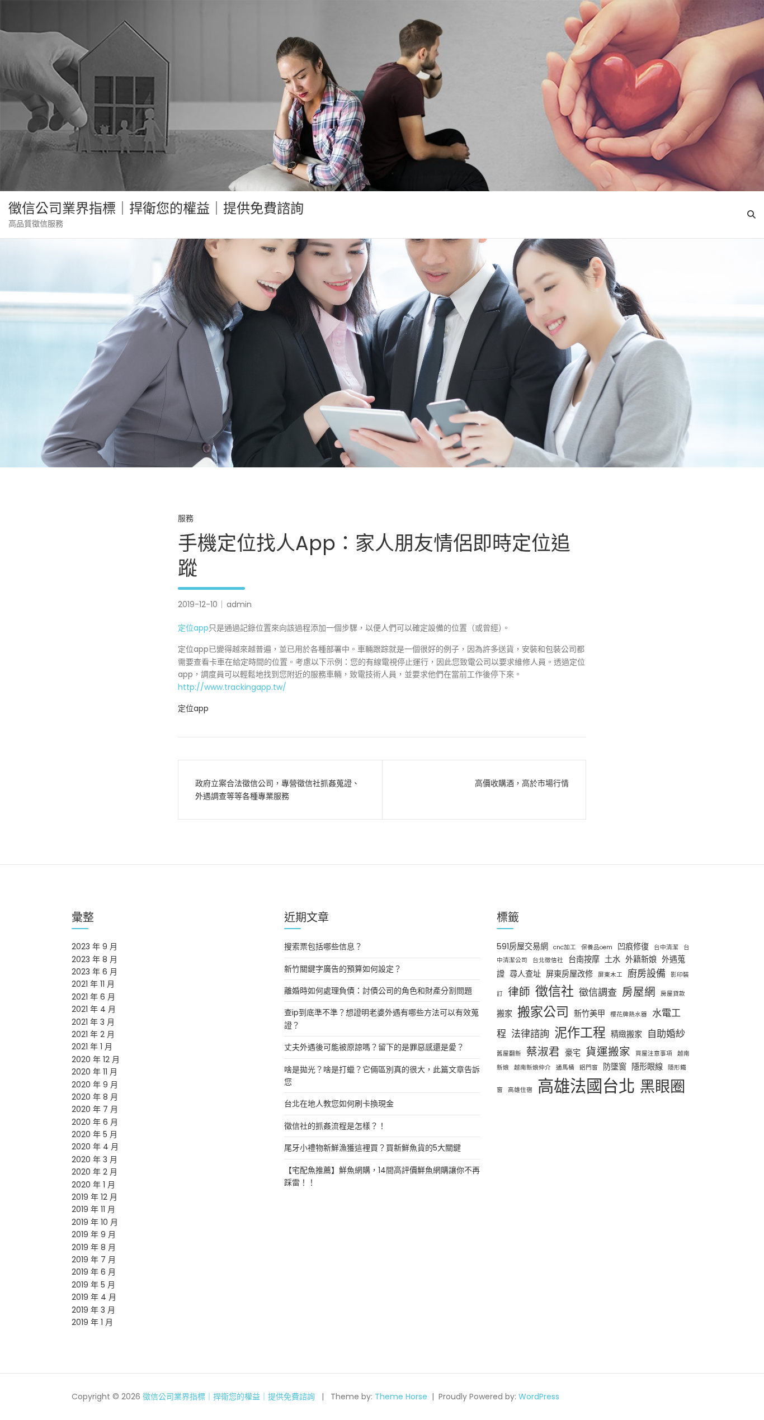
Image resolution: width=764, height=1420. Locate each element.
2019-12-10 (198, 604)
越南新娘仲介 (532, 1067)
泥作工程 (580, 1033)
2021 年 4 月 (94, 1009)
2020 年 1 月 (93, 1184)
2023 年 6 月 (94, 971)
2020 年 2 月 (94, 1171)
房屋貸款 (673, 994)
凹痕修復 (633, 946)
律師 (519, 992)
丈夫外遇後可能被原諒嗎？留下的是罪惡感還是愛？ (374, 1047)
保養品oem (596, 947)
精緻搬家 (626, 1034)
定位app (193, 627)
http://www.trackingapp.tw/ (232, 687)
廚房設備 (647, 973)
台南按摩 (584, 959)
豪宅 (573, 1052)
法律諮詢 (530, 1033)
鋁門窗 (588, 1067)
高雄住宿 (520, 1090)
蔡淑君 (543, 1051)
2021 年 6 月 (93, 996)
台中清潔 (666, 947)
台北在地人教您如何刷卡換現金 (339, 1103)
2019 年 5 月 (93, 1284)
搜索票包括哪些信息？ (323, 946)
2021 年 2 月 (93, 1034)
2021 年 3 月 (93, 1022)
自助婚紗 (666, 1033)
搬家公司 (543, 1012)
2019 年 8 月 (94, 1247)
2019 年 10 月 (95, 1222)
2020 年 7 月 (95, 1109)
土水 (612, 959)
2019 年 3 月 (93, 1309)
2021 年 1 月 (92, 1046)
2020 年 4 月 (95, 1146)
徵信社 (554, 991)
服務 (186, 518)
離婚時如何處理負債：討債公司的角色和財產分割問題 (378, 990)
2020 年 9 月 (95, 1084)
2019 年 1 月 (92, 1322)
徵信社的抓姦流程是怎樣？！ (335, 1126)
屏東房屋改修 (569, 973)
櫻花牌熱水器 (628, 1014)
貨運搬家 (608, 1051)
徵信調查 (598, 992)
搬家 (504, 1013)
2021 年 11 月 (93, 984)
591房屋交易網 (522, 946)
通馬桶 (565, 1067)
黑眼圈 (662, 1086)
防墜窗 (614, 1066)
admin (239, 604)
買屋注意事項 (653, 1053)
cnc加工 (564, 947)
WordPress (538, 1396)
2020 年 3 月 (94, 1159)
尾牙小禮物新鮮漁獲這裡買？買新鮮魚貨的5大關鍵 (372, 1147)
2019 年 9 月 (94, 1234)
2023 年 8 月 (94, 959)
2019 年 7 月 (94, 1259)
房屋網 (638, 992)
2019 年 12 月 (94, 1197)
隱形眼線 (647, 1066)
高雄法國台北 (586, 1086)
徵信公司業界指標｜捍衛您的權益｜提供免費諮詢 (156, 208)
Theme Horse (401, 1396)
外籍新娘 (641, 959)
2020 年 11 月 (94, 1071)
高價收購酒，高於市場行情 (522, 783)
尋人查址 (525, 973)
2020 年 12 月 (96, 1059)
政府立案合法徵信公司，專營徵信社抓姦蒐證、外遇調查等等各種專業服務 (277, 789)
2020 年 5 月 (94, 1134)
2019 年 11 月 (93, 1209)
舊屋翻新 (509, 1053)
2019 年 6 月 (94, 1271)
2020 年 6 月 (95, 1122)
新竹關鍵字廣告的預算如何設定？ (343, 968)
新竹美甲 (589, 1013)
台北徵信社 (547, 960)
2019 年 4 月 (94, 1297)
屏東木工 (610, 975)
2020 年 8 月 (95, 1096)
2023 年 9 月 (94, 946)
